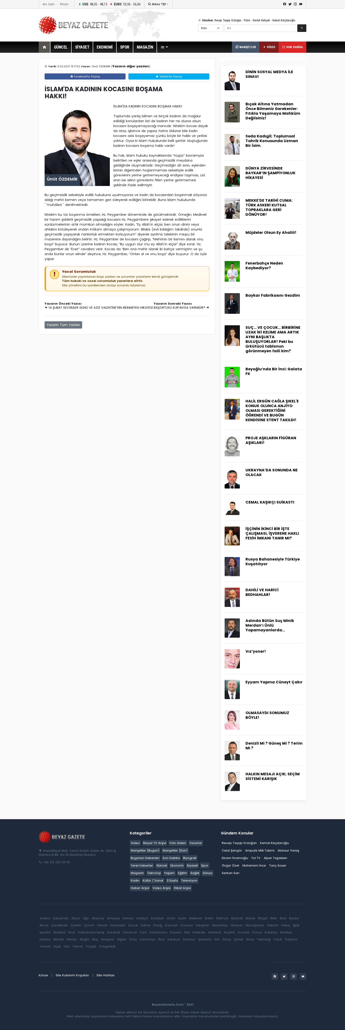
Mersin (72, 939)
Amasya (113, 918)
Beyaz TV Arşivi (154, 843)
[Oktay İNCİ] (232, 445)
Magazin (137, 873)
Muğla (84, 939)
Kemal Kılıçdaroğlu (283, 20)
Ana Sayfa (48, 4)
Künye (43, 975)
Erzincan (171, 925)
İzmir (71, 932)
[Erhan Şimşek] (232, 377)
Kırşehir (229, 932)
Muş (95, 939)
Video (135, 843)
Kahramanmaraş (91, 932)
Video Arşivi (162, 888)
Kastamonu (158, 932)
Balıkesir (195, 918)
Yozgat (91, 946)
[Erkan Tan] (232, 781)
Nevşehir (107, 939)
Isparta (45, 932)
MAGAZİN (145, 47)
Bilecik (250, 918)
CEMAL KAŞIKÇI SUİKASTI (269, 502)
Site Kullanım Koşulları (72, 975)
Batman (222, 918)
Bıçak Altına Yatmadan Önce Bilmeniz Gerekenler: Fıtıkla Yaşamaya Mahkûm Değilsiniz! (272, 111)
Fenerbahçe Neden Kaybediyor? (264, 266)
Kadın (135, 880)
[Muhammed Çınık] (232, 208)
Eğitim (182, 873)
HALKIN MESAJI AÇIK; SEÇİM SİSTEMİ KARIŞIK (272, 776)
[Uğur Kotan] (232, 409)
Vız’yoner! (255, 651)
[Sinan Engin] (232, 689)
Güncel (161, 865)
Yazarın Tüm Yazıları (63, 324)
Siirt (217, 939)
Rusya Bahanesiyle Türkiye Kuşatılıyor (272, 562)
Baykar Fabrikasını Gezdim (272, 295)
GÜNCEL (61, 47)
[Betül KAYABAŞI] (232, 335)
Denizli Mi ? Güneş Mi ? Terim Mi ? (274, 746)
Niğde (121, 939)
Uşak (57, 946)
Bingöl (263, 918)
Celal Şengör (232, 850)
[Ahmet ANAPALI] (232, 628)
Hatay (285, 925)
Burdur (294, 918)
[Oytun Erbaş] (232, 112)
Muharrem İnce (254, 865)
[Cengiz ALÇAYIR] (232, 658)
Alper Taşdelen (275, 858)
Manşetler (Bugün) (145, 850)
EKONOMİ (105, 47)
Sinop (226, 939)
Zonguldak (107, 946)
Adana (45, 918)
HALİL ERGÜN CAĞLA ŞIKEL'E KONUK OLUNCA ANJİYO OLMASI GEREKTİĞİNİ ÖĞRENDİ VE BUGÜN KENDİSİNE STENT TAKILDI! (272, 410)
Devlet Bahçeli (261, 20)
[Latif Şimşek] (232, 597)
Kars (143, 932)
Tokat (277, 939)
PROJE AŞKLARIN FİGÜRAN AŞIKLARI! (270, 440)
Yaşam (169, 873)
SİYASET (82, 47)
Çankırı (76, 925)
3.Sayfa (172, 880)
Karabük (113, 932)
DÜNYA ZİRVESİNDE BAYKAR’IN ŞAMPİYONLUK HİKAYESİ (270, 173)
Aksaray (98, 918)
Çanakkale (59, 925)
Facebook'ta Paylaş (86, 76)
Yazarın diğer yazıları (130, 66)
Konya (257, 932)
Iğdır (296, 925)
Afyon (75, 918)
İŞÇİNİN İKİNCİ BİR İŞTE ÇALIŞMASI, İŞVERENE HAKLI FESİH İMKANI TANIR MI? (272, 533)
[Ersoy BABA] (232, 239)
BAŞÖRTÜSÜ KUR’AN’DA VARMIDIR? (180, 307)
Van (67, 946)
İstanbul (59, 932)
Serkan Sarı (230, 873)
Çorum (89, 925)
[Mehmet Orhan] (232, 478)
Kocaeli (243, 932)
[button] (164, 47)
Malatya (286, 932)
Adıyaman (61, 918)
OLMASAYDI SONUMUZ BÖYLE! (267, 715)
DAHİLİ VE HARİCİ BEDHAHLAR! (262, 592)
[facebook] (284, 4)
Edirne (145, 925)
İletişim (64, 4)
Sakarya (173, 939)
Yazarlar (195, 843)
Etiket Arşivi (182, 888)
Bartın (209, 918)
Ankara (158, 4)
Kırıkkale (199, 932)
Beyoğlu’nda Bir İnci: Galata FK (273, 371)
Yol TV (256, 858)
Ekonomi (177, 865)
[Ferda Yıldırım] (232, 720)
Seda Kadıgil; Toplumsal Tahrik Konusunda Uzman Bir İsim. (271, 140)
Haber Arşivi (140, 888)
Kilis (187, 932)
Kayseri (175, 932)
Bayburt (237, 918)
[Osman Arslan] (232, 144)
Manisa (45, 939)
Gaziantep (220, 925)
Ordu (133, 939)
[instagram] (295, 4)
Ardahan (157, 918)
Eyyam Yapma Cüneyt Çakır (274, 682)
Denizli (102, 925)
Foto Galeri (177, 843)
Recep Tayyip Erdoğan (228, 20)
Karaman (130, 932)
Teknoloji (154, 873)
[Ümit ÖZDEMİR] (232, 80)
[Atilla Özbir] (232, 271)
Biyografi (189, 858)
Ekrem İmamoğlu (235, 858)
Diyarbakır (118, 925)
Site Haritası (105, 975)
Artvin (171, 918)
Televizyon (189, 880)
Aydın (182, 918)
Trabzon (291, 939)
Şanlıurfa (204, 939)
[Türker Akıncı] (232, 303)
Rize (161, 939)
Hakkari (272, 925)
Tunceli (45, 946)
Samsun (189, 939)
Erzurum (187, 925)
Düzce (133, 925)
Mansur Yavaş (288, 850)
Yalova (78, 946)
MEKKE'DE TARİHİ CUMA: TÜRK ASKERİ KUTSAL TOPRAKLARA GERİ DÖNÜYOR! (268, 207)
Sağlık (194, 873)
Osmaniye (147, 939)
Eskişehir (202, 925)
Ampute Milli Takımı (260, 850)
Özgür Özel (230, 865)
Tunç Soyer (277, 865)
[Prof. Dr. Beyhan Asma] (232, 176)
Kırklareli (214, 932)
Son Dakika (171, 858)
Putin (247, 20)
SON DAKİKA (294, 47)
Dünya (207, 873)
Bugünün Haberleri (145, 858)
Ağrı (86, 918)
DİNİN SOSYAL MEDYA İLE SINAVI (269, 74)
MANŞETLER (247, 47)
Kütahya (271, 932)
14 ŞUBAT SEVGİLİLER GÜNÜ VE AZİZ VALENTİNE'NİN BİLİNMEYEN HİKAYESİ (100, 307)
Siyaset (192, 865)
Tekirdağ (264, 939)
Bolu (283, 918)
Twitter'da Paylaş (170, 76)
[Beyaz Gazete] (62, 836)
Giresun (236, 925)
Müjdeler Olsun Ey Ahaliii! (270, 232)
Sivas (250, 939)
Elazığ (157, 925)
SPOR (124, 47)
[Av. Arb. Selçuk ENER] (232, 536)
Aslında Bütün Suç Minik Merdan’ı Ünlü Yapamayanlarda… (269, 625)
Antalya (142, 918)
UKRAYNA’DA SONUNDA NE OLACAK (271, 472)
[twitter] (290, 4)
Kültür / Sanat (153, 880)
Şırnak (238, 939)
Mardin (59, 939)
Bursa (44, 925)
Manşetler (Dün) (175, 850)
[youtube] (301, 4)
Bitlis (273, 918)
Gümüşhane (254, 925)
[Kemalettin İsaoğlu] (232, 507)
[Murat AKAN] (232, 566)
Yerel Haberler (142, 865)
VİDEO (270, 47)
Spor (204, 865)
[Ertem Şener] (232, 750)
